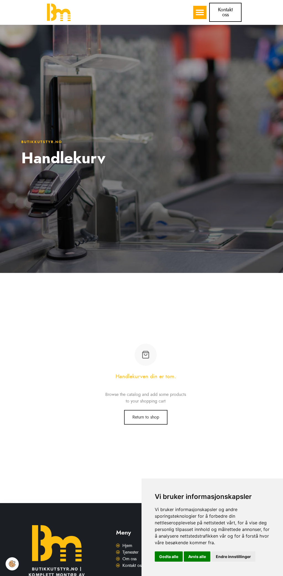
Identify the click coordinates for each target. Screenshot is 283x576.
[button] (199, 12)
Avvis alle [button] (197, 556)
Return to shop (145, 417)
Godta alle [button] (168, 556)
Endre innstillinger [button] (233, 556)
